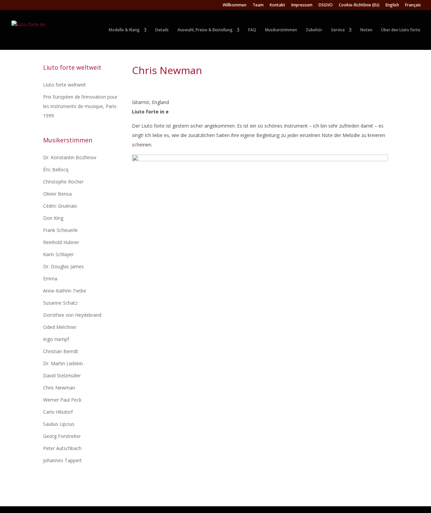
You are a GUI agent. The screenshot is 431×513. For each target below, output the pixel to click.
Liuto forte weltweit (64, 84)
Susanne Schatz (60, 303)
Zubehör (314, 30)
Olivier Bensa (57, 194)
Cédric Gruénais (60, 206)
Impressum (301, 5)
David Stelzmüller (62, 375)
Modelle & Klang (124, 30)
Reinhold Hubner (61, 242)
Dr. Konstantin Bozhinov (69, 157)
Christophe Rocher (63, 181)
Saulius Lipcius (58, 424)
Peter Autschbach (62, 448)
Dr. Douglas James (63, 266)
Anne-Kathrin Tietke (64, 290)
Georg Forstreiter (62, 436)
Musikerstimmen (281, 30)
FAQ (252, 30)
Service (338, 30)
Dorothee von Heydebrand (72, 315)
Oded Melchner (59, 327)
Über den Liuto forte (400, 30)
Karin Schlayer (58, 254)
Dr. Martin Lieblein (63, 363)
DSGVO (326, 5)
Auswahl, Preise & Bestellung (205, 30)
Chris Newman (59, 387)
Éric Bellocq (55, 169)
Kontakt (277, 5)
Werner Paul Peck (62, 400)
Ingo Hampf (56, 339)
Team (258, 5)
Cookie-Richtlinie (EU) (359, 5)
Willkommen (234, 5)
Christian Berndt (60, 351)
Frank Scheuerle (60, 230)
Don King (53, 218)
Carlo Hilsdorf (58, 412)
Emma (50, 278)
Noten (366, 30)
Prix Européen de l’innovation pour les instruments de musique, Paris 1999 (80, 106)
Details (162, 30)
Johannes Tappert (62, 460)
